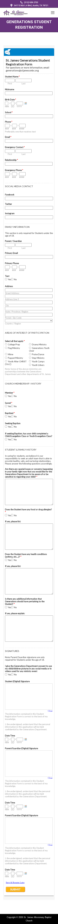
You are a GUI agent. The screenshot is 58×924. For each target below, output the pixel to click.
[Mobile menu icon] (53, 13)
